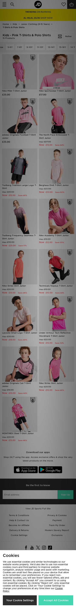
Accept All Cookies (55, 600)
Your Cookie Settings (20, 600)
